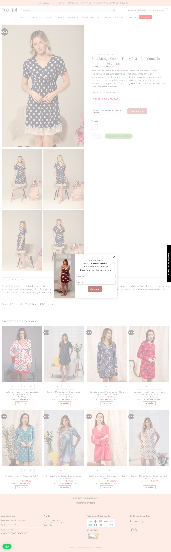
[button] (7, 546)
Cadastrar (95, 289)
